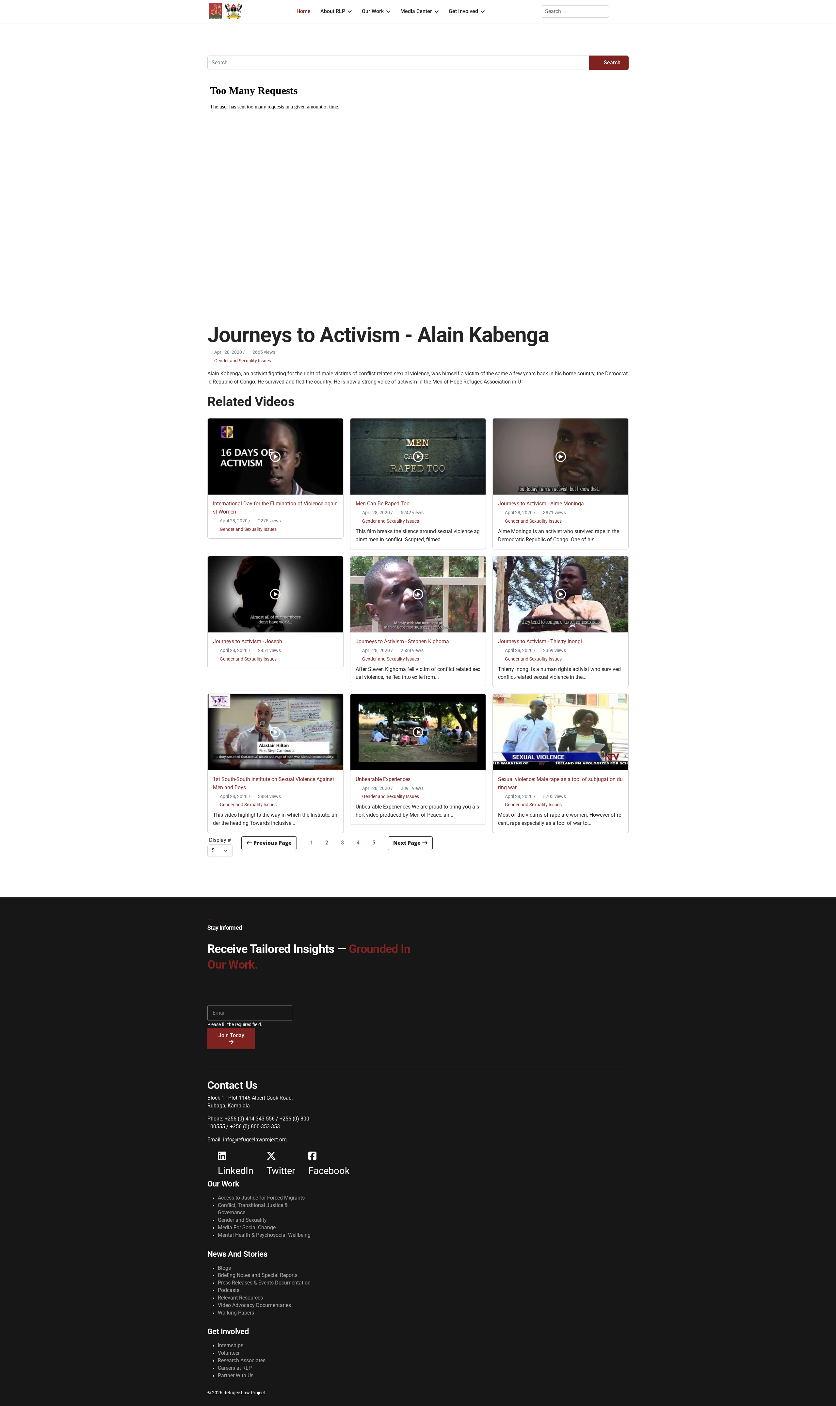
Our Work (373, 11)
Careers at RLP (235, 1368)
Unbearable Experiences (383, 779)
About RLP (332, 11)
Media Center (416, 11)
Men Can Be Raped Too (383, 503)
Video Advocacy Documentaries (254, 1305)
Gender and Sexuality (242, 1220)
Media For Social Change (247, 1227)
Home (304, 11)
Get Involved (463, 11)
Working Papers (236, 1313)
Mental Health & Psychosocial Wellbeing (264, 1235)
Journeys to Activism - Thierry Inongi (540, 641)
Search (611, 62)
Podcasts (228, 1290)
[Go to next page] (410, 843)
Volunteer (229, 1353)
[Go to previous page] (269, 843)
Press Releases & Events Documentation (264, 1283)
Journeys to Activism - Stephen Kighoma (402, 641)
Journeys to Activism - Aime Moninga (541, 503)
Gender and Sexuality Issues (242, 360)
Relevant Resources (240, 1298)
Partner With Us (235, 1375)
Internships (230, 1345)
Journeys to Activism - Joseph (247, 641)
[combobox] (575, 11)
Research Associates (241, 1360)
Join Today (231, 1035)
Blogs (224, 1268)
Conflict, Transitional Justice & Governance (253, 1209)
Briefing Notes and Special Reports (257, 1275)
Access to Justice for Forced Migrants (261, 1198)
